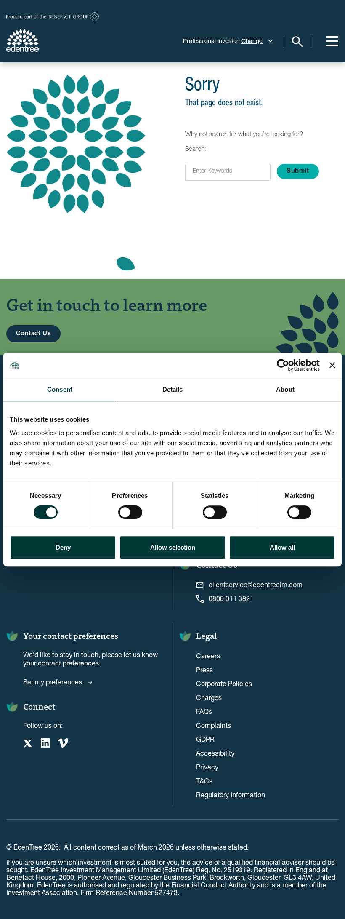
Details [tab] (172, 389)
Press (204, 669)
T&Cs (204, 781)
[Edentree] (52, 40)
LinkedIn (45, 743)
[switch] (130, 512)
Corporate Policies (224, 683)
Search (297, 42)
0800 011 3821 (231, 598)
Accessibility (215, 753)
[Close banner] (332, 365)
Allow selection (172, 547)
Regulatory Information (230, 795)
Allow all (282, 547)
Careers (208, 656)
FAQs (204, 711)
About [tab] (285, 389)
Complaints (213, 725)
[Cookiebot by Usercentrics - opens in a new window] (283, 365)
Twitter (27, 743)
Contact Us (33, 334)
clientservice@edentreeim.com (256, 584)
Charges (209, 697)
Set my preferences (52, 682)
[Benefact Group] (52, 16)
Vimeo (63, 743)
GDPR (205, 739)
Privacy (207, 767)
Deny (63, 547)
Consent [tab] (59, 389)
